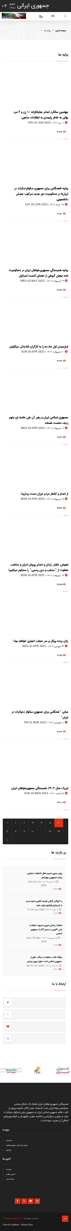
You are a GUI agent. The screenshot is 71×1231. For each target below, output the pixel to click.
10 (33, 831)
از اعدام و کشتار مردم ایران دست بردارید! (44, 494)
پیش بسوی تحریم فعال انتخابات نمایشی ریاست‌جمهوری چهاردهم (44, 875)
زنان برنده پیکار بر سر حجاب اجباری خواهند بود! (40, 641)
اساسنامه (9, 1140)
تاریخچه (8, 1150)
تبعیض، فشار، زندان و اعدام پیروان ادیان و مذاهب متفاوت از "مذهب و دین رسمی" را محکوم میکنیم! (38, 567)
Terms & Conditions (11, 1224)
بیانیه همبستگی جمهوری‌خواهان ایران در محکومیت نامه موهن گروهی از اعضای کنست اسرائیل (38, 272)
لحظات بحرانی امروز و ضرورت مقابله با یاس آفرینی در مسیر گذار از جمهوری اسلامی (45, 929)
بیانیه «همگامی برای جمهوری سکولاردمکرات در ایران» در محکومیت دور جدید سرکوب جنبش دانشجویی (41, 194)
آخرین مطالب (10, 1174)
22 (59, 831)
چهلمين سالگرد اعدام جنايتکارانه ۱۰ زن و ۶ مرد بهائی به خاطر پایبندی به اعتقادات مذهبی (40, 114)
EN (53, 16)
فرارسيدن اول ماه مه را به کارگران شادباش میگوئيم (39, 346)
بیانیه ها (8, 1169)
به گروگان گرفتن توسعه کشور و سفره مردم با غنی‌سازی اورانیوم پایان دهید (44, 903)
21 (50, 831)
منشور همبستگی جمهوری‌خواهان (17, 1145)
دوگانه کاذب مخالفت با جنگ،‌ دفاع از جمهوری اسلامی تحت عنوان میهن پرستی (44, 959)
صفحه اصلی (60, 30)
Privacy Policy (27, 1224)
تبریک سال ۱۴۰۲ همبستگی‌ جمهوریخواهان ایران (39, 788)
